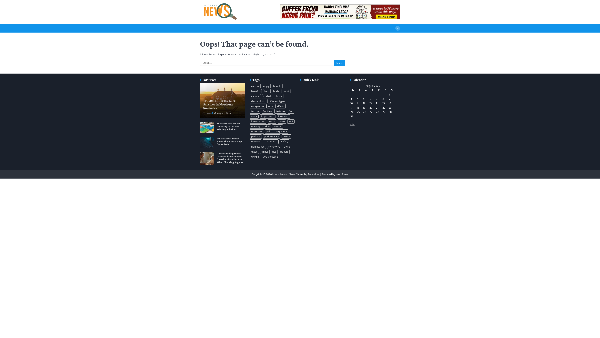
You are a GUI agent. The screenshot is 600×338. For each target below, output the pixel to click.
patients (255, 136)
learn (282, 121)
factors (255, 111)
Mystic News (279, 174)
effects (280, 106)
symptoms (274, 146)
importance (267, 116)
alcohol (255, 86)
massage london (260, 126)
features (280, 111)
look (291, 121)
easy (270, 106)
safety (284, 141)
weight (255, 156)
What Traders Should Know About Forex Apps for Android (229, 141)
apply (266, 86)
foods (254, 116)
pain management (276, 131)
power (286, 136)
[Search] (397, 28)
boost (286, 91)
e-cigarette (257, 106)
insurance (283, 116)
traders (284, 151)
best (266, 91)
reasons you (270, 141)
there (287, 146)
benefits (255, 91)
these (254, 151)
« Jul (352, 124)
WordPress (342, 174)
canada (255, 96)
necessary (256, 131)
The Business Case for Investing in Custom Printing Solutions (228, 126)
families (267, 111)
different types (277, 101)
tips (274, 151)
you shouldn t (270, 156)
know (272, 121)
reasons (255, 141)
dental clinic (258, 101)
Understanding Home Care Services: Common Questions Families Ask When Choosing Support (230, 158)
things (264, 151)
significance (258, 146)
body (276, 91)
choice (278, 96)
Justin (208, 113)
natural (277, 126)
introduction (258, 121)
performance (271, 136)
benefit (277, 86)
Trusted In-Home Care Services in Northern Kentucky (219, 104)
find (291, 111)
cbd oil (267, 96)
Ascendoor (314, 174)
